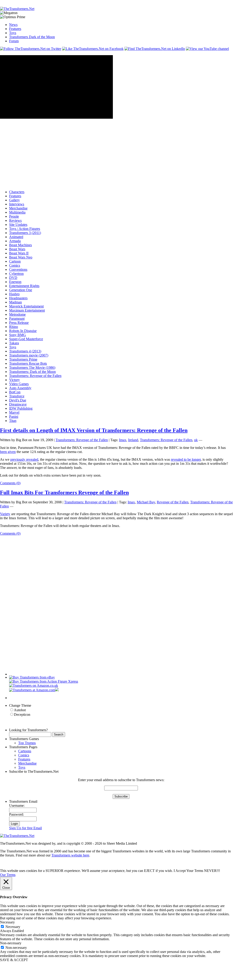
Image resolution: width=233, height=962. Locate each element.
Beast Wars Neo (20, 257)
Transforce (16, 396)
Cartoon (15, 261)
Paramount (17, 318)
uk (196, 440)
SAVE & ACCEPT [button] (14, 960)
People (14, 216)
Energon (15, 282)
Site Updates (18, 224)
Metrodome (17, 314)
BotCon (14, 392)
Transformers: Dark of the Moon (32, 372)
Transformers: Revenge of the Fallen (35, 376)
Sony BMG (17, 335)
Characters (16, 192)
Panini (13, 416)
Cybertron (16, 274)
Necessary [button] (7, 922)
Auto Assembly (20, 388)
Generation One (20, 290)
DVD (13, 278)
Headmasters (18, 298)
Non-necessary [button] (10, 943)
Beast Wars (17, 249)
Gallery (14, 200)
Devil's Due (17, 400)
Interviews (16, 204)
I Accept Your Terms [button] (188, 871)
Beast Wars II (18, 253)
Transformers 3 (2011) (25, 233)
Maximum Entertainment (27, 310)
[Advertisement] (83, 1)
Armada (15, 241)
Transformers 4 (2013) (25, 351)
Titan (12, 421)
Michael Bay (146, 502)
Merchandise (18, 208)
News (13, 25)
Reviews (15, 220)
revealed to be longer (186, 459)
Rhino (13, 327)
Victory (14, 380)
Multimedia (17, 212)
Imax (122, 440)
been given (8, 452)
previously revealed (24, 459)
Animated (16, 237)
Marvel (14, 412)
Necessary (12, 927)
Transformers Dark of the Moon (32, 37)
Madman (15, 302)
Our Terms (7, 875)
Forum (14, 41)
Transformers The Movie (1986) (32, 367)
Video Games (19, 384)
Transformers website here (70, 855)
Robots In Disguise (23, 331)
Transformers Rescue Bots (28, 363)
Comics (14, 265)
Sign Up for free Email (25, 828)
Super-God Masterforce (26, 339)
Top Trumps (27, 743)
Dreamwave (18, 404)
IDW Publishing (21, 408)
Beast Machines (20, 245)
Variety (5, 514)
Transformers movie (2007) (28, 355)
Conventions (18, 269)
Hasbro (14, 294)
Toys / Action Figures (24, 229)
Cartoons (24, 751)
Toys (12, 33)
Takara (14, 343)
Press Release (19, 323)
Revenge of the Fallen (172, 502)
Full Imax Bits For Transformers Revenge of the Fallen (64, 492)
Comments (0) (10, 483)
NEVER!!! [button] (212, 871)
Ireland (133, 440)
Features (15, 29)
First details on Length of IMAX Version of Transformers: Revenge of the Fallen (93, 430)
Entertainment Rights (24, 286)
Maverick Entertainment (26, 306)
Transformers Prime (23, 359)
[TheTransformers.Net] (17, 9)
